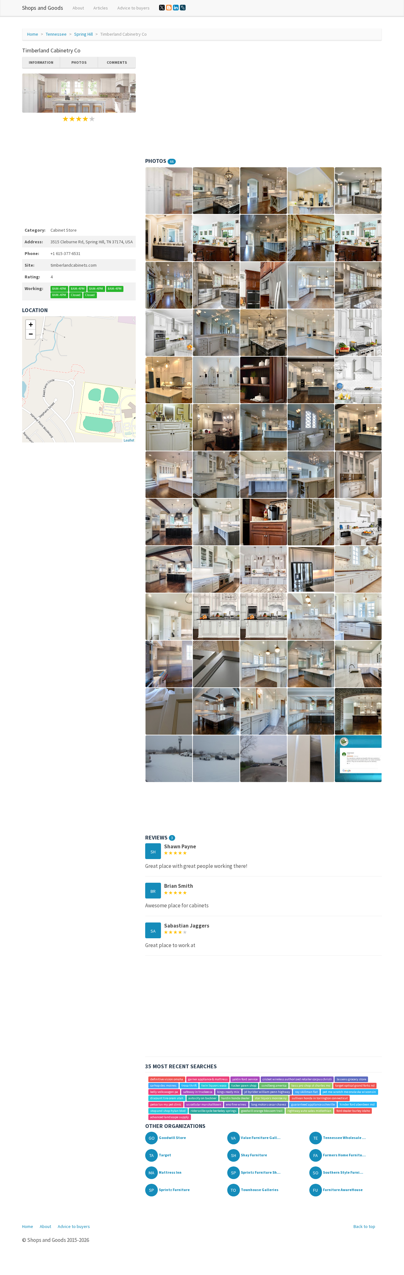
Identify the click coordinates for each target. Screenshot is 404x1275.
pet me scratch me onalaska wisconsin (349, 1092)
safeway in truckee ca (197, 1092)
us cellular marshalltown (203, 1104)
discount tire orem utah (166, 1098)
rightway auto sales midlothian (309, 1111)
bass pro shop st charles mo (310, 1085)
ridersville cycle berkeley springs (213, 1111)
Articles (100, 8)
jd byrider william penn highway (267, 1092)
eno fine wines (236, 1104)
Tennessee (56, 34)
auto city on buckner (202, 1098)
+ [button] (31, 325)
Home (32, 34)
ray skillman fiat (306, 1092)
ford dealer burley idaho (353, 1111)
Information (41, 62)
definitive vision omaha (166, 1079)
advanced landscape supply (169, 1117)
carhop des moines (163, 1085)
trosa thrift (189, 1085)
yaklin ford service (245, 1079)
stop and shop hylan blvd (168, 1111)
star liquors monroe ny (271, 1098)
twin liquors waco (213, 1085)
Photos (78, 62)
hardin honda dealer (235, 1098)
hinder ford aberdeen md (357, 1104)
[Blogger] (169, 7)
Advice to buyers (133, 8)
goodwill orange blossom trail (261, 1111)
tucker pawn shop (243, 1085)
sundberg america (274, 1085)
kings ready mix (228, 1092)
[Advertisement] (79, 173)
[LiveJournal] (183, 7)
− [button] (31, 334)
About (78, 8)
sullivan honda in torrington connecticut (320, 1098)
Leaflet (129, 439)
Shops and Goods (42, 7)
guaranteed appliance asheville (313, 1104)
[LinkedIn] (176, 7)
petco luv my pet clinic (165, 1104)
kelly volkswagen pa (164, 1092)
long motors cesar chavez (268, 1104)
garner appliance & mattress (208, 1079)
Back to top (364, 1226)
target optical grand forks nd (355, 1085)
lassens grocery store (351, 1079)
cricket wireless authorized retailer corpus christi (297, 1079)
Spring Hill (83, 34)
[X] (162, 7)
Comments (117, 62)
